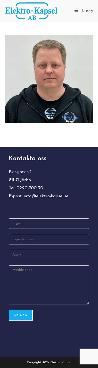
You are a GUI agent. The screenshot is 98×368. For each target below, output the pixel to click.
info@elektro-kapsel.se (46, 196)
